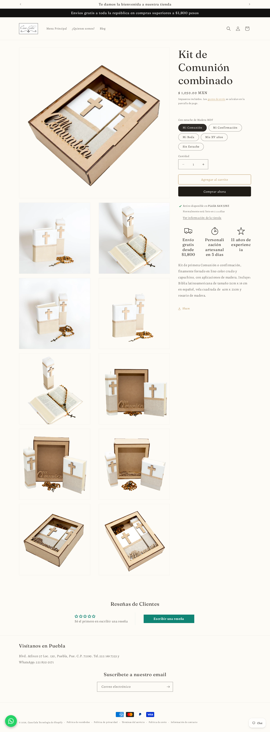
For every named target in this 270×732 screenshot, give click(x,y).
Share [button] (186, 309)
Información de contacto (184, 722)
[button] (228, 28)
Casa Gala (33, 722)
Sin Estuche (191, 147)
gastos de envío (216, 99)
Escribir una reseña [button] (169, 618)
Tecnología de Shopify (51, 722)
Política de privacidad (105, 722)
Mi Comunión (192, 128)
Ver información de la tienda (202, 218)
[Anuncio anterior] (20, 4)
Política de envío (158, 722)
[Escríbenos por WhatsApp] (11, 721)
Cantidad (183, 156)
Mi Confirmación (225, 128)
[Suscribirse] (168, 687)
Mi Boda (188, 137)
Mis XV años (214, 137)
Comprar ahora (215, 192)
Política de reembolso (78, 722)
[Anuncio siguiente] (249, 4)
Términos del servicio (133, 722)
